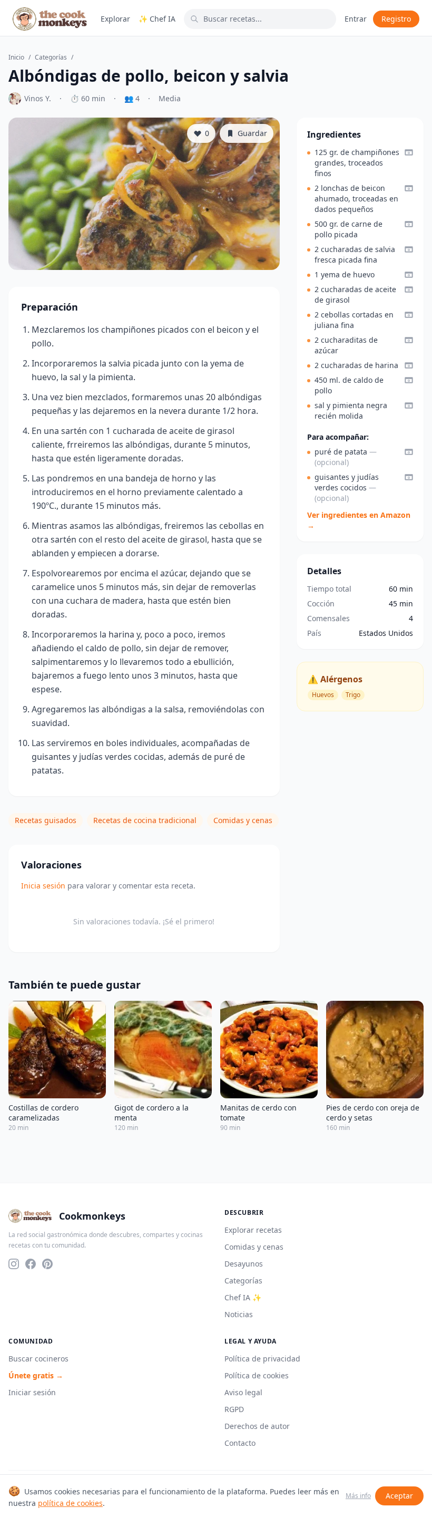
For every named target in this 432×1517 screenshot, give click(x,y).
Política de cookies (256, 1375)
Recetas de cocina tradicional (145, 820)
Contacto (240, 1443)
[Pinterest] (47, 1264)
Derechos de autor (257, 1426)
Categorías (51, 57)
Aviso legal (243, 1392)
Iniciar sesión (32, 1392)
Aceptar (399, 1496)
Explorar (115, 19)
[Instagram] (13, 1264)
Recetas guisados (45, 820)
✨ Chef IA (157, 19)
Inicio (16, 57)
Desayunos (243, 1264)
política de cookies (70, 1503)
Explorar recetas (253, 1230)
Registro (396, 19)
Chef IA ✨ (242, 1297)
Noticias (238, 1314)
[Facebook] (30, 1264)
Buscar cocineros (38, 1359)
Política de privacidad (262, 1359)
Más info (358, 1496)
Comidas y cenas (242, 820)
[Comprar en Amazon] (409, 152)
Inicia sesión (43, 886)
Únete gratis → (35, 1375)
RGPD (234, 1409)
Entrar (356, 19)
